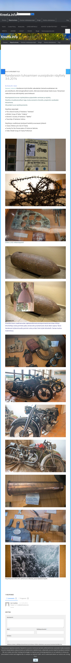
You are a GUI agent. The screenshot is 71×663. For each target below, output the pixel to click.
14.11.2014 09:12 (23, 603)
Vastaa (12, 607)
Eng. (67, 20)
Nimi (8, 629)
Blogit (39, 20)
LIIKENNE (13, 31)
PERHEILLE (64, 27)
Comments (12, 598)
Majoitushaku (13, 20)
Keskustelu (21, 27)
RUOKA (30, 31)
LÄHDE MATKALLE (32, 27)
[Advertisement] (35, 57)
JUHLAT (21, 31)
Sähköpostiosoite (42, 629)
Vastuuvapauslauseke (48, 31)
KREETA (4, 31)
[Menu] (17, 12)
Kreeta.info (9, 36)
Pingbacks (24, 598)
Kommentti (10, 617)
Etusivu (4, 20)
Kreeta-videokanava (49, 20)
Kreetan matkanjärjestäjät (27, 20)
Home (4, 27)
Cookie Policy (12, 27)
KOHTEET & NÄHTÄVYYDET (49, 27)
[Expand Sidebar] (3, 71)
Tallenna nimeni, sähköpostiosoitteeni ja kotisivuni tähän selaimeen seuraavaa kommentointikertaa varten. (34, 645)
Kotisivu (9, 636)
